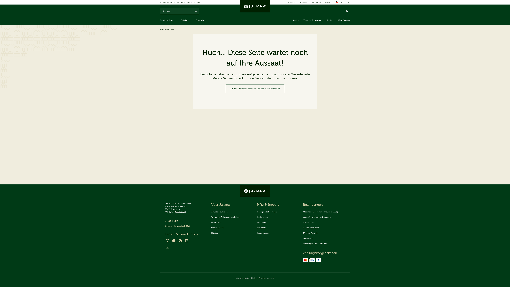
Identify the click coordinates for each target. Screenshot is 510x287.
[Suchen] (196, 11)
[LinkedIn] (186, 241)
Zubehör (184, 20)
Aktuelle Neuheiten (219, 212)
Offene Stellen (217, 228)
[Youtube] (167, 247)
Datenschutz (308, 222)
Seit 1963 (197, 2)
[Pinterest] (180, 241)
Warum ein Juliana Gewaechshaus (225, 217)
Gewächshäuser (166, 20)
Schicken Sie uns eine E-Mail (177, 226)
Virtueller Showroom (312, 20)
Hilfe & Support (343, 20)
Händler (329, 20)
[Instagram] (167, 241)
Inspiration (303, 2)
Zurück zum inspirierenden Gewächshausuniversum (255, 88)
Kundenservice (263, 233)
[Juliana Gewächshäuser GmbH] (255, 6)
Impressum (308, 238)
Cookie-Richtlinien (311, 228)
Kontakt (327, 2)
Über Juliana (316, 2)
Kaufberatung (262, 217)
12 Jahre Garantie (166, 2)
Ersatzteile (200, 20)
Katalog (296, 20)
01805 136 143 (171, 221)
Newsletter (292, 2)
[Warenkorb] (347, 11)
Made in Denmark (183, 2)
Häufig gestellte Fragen (267, 212)
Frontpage (164, 29)
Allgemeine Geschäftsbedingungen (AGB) (320, 212)
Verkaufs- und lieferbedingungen (317, 217)
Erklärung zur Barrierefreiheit (315, 244)
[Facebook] (174, 241)
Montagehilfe (262, 222)
